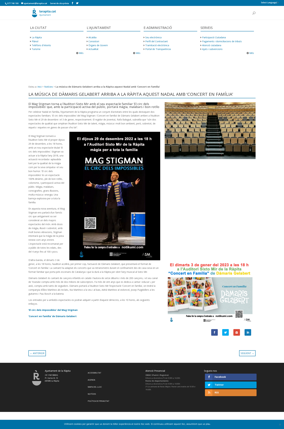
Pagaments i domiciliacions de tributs (222, 41)
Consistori (93, 41)
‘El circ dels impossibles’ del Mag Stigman (53, 310)
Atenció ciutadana (211, 45)
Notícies (48, 86)
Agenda (91, 380)
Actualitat (93, 49)
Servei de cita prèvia (59, 3)
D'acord (216, 424)
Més (80, 53)
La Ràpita (37, 37)
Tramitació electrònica (157, 45)
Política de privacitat (98, 401)
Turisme (36, 49)
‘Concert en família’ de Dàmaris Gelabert (52, 316)
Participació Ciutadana (214, 37)
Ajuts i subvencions (212, 49)
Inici (39, 86)
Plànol (35, 41)
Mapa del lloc (95, 387)
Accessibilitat (94, 372)
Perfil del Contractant (156, 41)
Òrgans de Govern (98, 45)
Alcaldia (92, 37)
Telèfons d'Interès (41, 45)
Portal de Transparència (158, 49)
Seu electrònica (153, 37)
